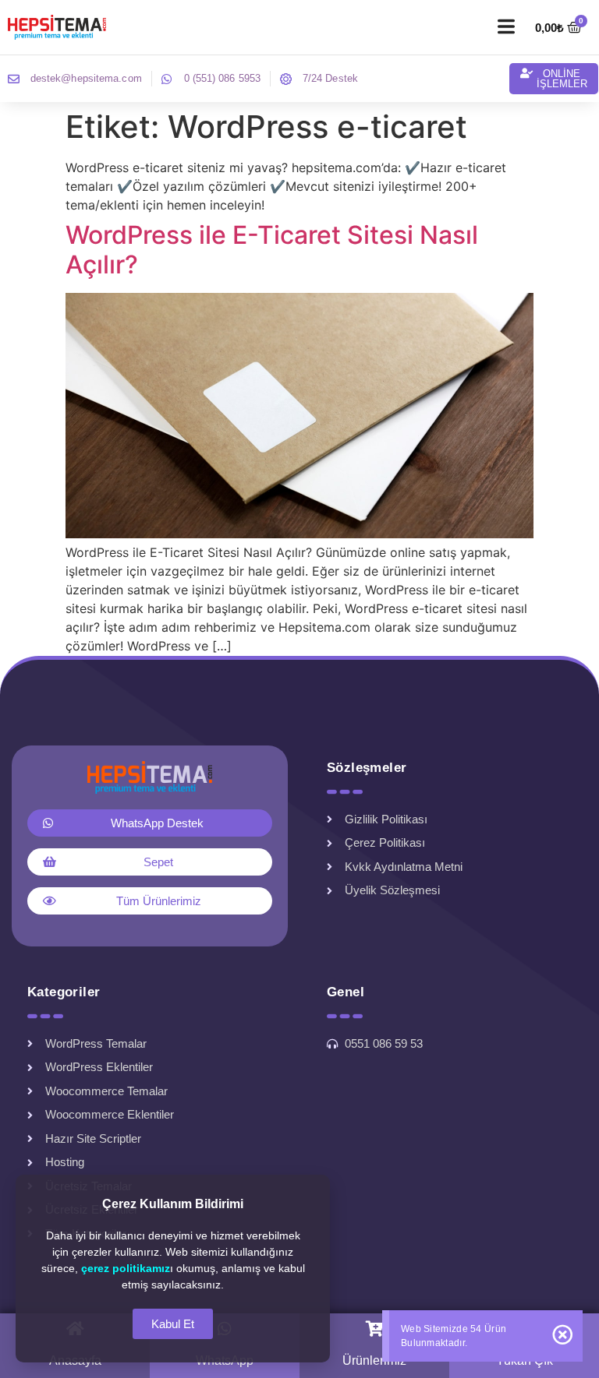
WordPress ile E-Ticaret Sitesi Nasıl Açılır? (272, 250)
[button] (506, 27)
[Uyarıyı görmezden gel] (562, 1335)
